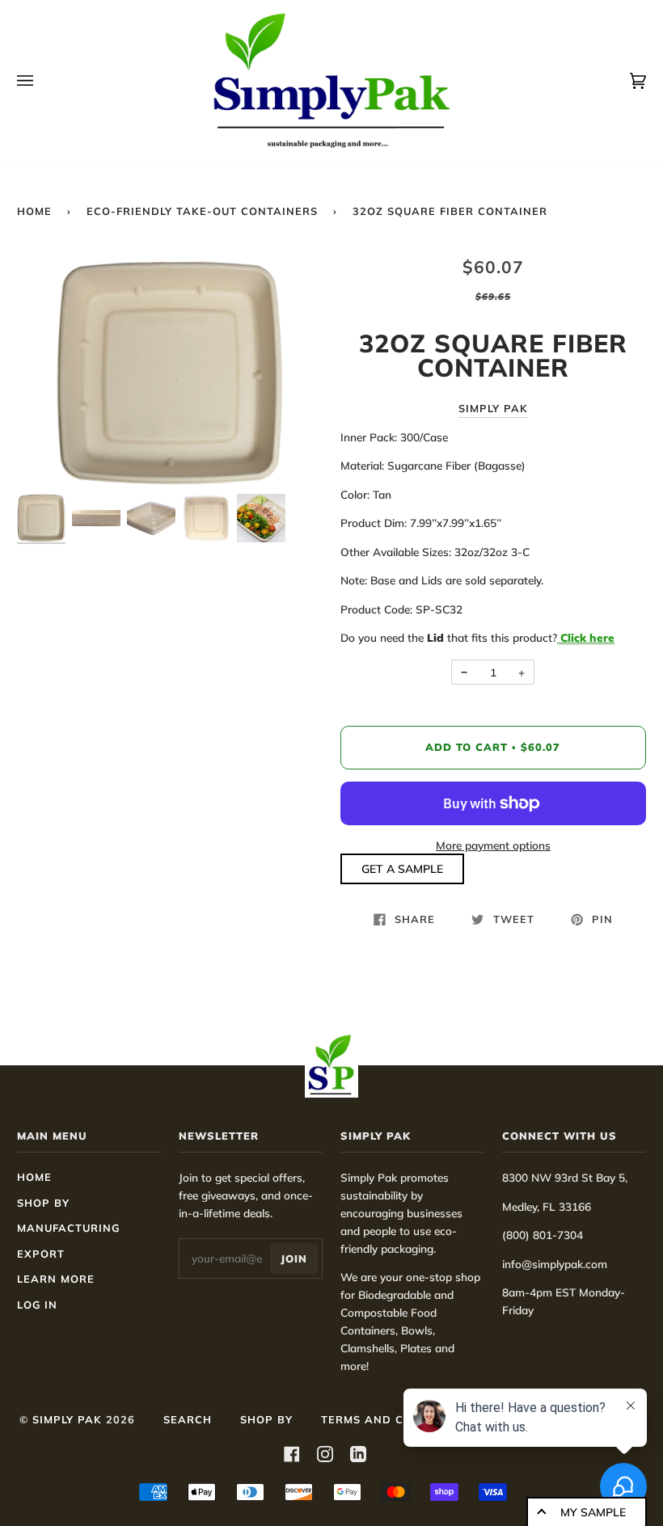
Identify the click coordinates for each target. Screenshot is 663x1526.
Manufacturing (68, 1227)
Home (34, 210)
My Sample (593, 1512)
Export (41, 1253)
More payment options (493, 845)
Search (187, 1419)
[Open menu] (41, 81)
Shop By (43, 1202)
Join (294, 1258)
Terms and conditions (396, 1419)
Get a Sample (402, 869)
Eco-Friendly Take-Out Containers (202, 210)
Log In (37, 1304)
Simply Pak (493, 408)
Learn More (56, 1278)
